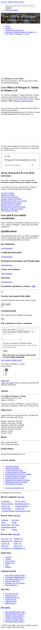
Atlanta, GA (18, 541)
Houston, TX (18, 539)
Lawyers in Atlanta (7, 193)
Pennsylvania (5, 525)
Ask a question (6, 360)
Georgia (8, 28)
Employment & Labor (22, 511)
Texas (3, 522)
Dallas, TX (17, 543)
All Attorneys (5, 501)
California (4, 520)
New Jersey (15, 525)
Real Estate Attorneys (22, 504)
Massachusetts (6, 527)
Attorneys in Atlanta (8, 195)
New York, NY (6, 539)
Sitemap (8, 567)
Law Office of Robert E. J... (15, 579)
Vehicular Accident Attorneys (23, 101)
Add (33, 286)
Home (7, 26)
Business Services (7, 504)
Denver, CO (18, 546)
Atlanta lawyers (10, 599)
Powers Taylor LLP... (12, 581)
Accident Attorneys (21, 506)
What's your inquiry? (10, 332)
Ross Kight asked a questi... (14, 621)
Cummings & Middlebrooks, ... (16, 577)
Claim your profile (7, 383)
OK (33, 165)
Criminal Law (20, 508)
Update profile (17, 360)
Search (8, 8)
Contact (8, 559)
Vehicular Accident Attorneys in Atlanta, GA (20, 32)
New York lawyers (11, 594)
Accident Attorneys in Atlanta (11, 199)
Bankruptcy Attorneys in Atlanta (12, 209)
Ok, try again (6, 304)
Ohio (3, 530)
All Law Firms (20, 501)
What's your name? (9, 329)
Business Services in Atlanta (10, 205)
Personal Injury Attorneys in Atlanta (13, 207)
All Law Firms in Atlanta (9, 197)
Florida (13, 522)
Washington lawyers (12, 597)
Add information (6, 248)
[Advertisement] (20, 57)
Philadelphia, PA (19, 548)
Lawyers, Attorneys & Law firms (12, 2)
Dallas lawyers (10, 603)
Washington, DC (7, 541)
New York (15, 520)
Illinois (13, 527)
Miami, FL (5, 546)
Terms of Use (10, 563)
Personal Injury (6, 508)
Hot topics (5, 607)
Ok (3, 319)
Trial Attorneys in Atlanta (9, 211)
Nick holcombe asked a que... (15, 612)
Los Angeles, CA (7, 548)
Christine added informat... (14, 618)
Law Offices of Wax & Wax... (15, 575)
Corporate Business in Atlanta (11, 203)
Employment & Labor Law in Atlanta (14, 201)
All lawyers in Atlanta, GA (14, 30)
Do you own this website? (12, 165)
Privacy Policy (10, 561)
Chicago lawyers (11, 601)
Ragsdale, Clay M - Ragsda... (15, 583)
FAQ (7, 565)
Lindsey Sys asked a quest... (15, 620)
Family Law (5, 506)
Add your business (11, 10)
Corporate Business (8, 511)
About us (8, 557)
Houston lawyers (11, 595)
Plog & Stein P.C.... (12, 585)
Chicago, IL (5, 543)
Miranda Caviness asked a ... (15, 616)
